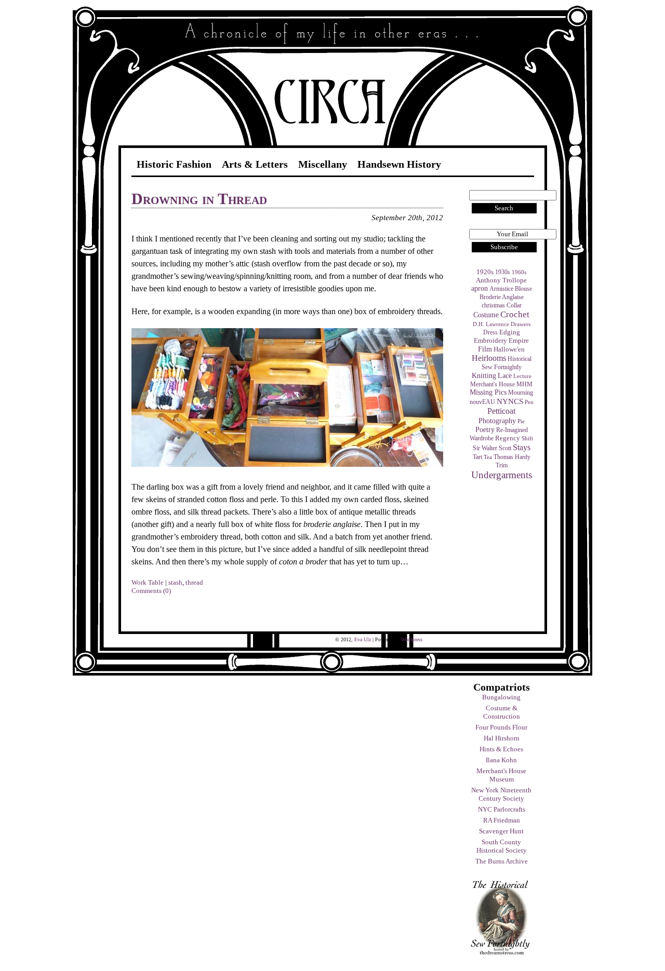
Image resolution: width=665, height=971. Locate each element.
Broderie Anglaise (502, 297)
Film (485, 349)
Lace (505, 376)
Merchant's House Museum (501, 775)
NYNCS (510, 401)
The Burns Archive (501, 861)
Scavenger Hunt (501, 831)
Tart (477, 457)
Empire (519, 340)
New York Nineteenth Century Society (501, 794)
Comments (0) (151, 591)
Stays (521, 447)
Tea (488, 457)
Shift (527, 438)
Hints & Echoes (501, 749)
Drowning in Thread (199, 198)
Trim (502, 465)
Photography (497, 420)
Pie (521, 421)
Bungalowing (501, 697)
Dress (490, 332)
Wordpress (411, 639)
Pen (529, 402)
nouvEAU (482, 402)
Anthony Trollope (501, 280)
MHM (524, 384)
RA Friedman (501, 820)
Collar (514, 305)
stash (175, 582)
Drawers (520, 324)
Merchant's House (492, 384)
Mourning (520, 392)
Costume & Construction (501, 712)
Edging (509, 332)
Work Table (147, 582)
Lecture (522, 376)
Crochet (514, 314)
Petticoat (501, 411)
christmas (493, 305)
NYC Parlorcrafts (501, 809)
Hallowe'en (509, 349)
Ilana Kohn (501, 760)
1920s (485, 272)
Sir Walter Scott (492, 448)
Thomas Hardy (512, 457)
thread (194, 582)
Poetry (485, 429)
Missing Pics (488, 392)
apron (479, 288)
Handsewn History (399, 164)
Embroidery (490, 340)
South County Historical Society (501, 846)
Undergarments (501, 474)
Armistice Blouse (510, 288)
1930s (502, 272)
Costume (486, 315)
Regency (507, 438)
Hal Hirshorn (502, 738)
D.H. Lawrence (491, 324)
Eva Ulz (362, 639)
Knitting (484, 375)
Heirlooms (489, 358)
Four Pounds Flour (501, 727)
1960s (519, 272)
